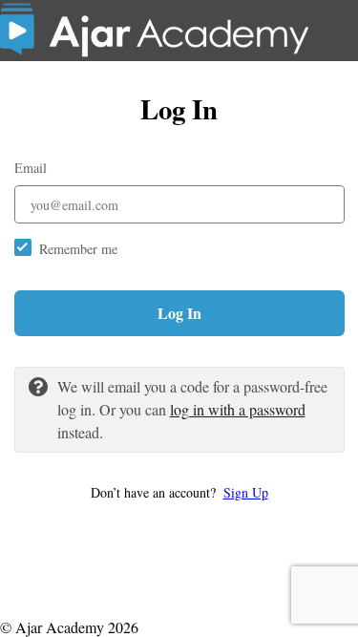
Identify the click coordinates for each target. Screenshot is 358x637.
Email (30, 168)
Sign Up (245, 492)
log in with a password (237, 409)
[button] (179, 492)
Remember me (78, 249)
